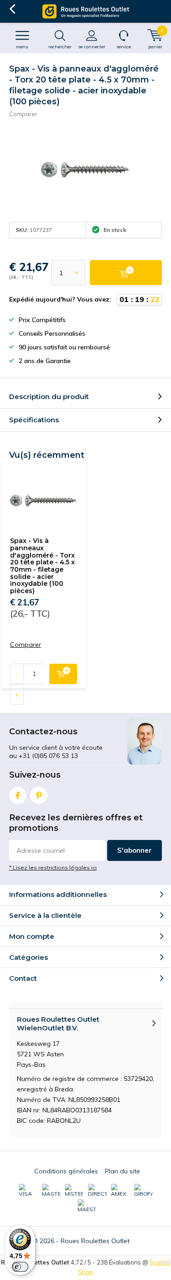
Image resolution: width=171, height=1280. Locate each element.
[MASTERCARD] (51, 1191)
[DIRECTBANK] (97, 1191)
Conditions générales (66, 1171)
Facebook (17, 795)
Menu (22, 47)
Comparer (23, 114)
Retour (12, 9)
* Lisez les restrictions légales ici (53, 867)
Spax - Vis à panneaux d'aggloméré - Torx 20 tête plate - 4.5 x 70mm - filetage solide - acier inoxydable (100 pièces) (42, 565)
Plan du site (122, 1171)
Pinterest (38, 795)
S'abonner (134, 850)
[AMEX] (120, 1191)
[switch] (20, 1267)
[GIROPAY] (143, 1191)
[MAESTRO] (87, 1206)
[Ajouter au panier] (126, 272)
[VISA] (28, 1191)
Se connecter (91, 47)
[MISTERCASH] (74, 1191)
